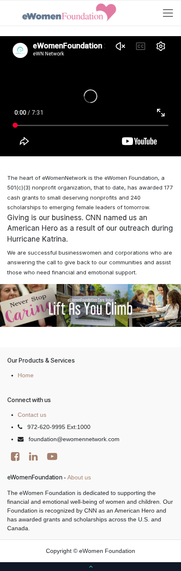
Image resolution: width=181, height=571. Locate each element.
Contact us (32, 414)
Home (26, 375)
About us (79, 477)
